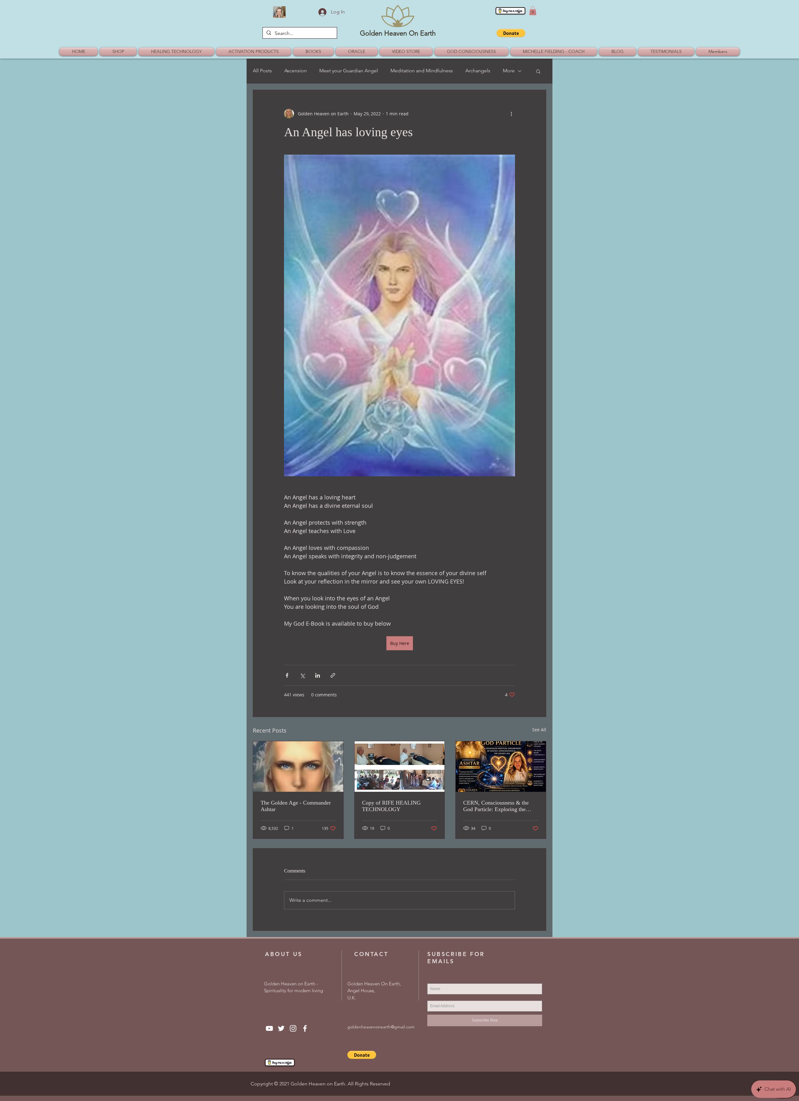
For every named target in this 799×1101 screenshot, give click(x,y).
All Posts (262, 71)
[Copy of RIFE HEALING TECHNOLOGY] (400, 766)
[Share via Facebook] (287, 675)
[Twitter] (281, 1028)
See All (539, 730)
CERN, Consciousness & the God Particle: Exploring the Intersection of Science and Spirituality (496, 806)
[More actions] (511, 114)
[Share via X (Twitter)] (302, 675)
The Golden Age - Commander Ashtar (296, 806)
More (509, 71)
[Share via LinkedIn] (318, 675)
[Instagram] (293, 1028)
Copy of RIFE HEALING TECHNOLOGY (391, 806)
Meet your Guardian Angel (348, 71)
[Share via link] (333, 675)
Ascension (295, 71)
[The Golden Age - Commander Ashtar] (298, 766)
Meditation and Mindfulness (421, 71)
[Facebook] (305, 1028)
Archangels (477, 71)
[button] (533, 10)
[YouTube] (269, 1028)
